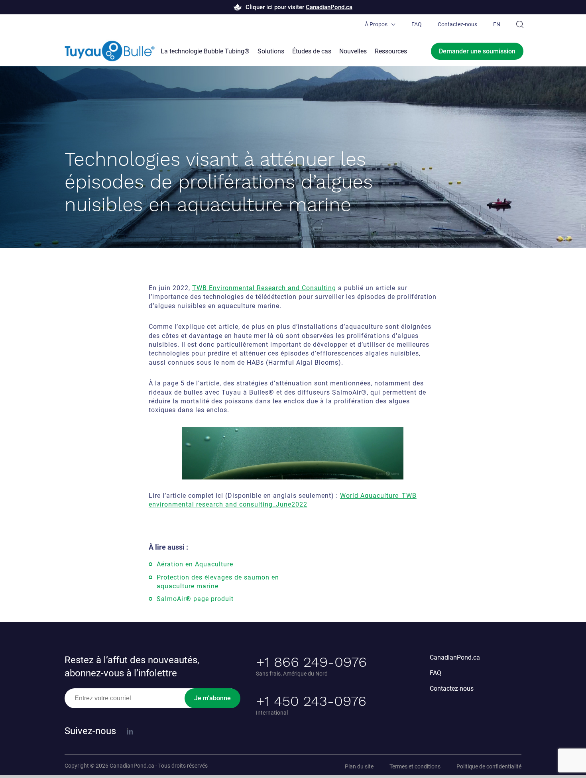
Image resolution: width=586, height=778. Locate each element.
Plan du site (359, 766)
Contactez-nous (457, 24)
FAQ (416, 24)
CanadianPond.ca (455, 657)
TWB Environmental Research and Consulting (264, 288)
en (496, 24)
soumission (477, 51)
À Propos (376, 24)
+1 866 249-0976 (311, 662)
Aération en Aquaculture (195, 564)
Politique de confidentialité (488, 766)
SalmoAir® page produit (195, 599)
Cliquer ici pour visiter (299, 7)
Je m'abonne (212, 698)
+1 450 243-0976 (311, 701)
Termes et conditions (414, 766)
